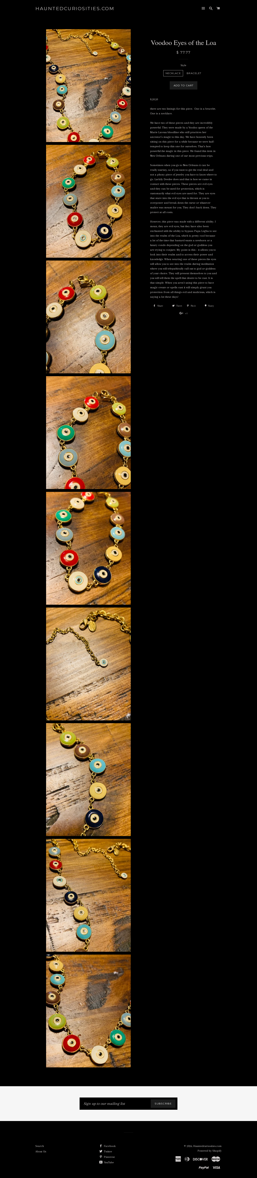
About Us (40, 1151)
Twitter (107, 1151)
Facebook (109, 1146)
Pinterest (109, 1157)
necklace (173, 73)
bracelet (194, 73)
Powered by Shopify (210, 1150)
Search (39, 1146)
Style (183, 65)
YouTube (108, 1162)
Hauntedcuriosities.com (74, 8)
